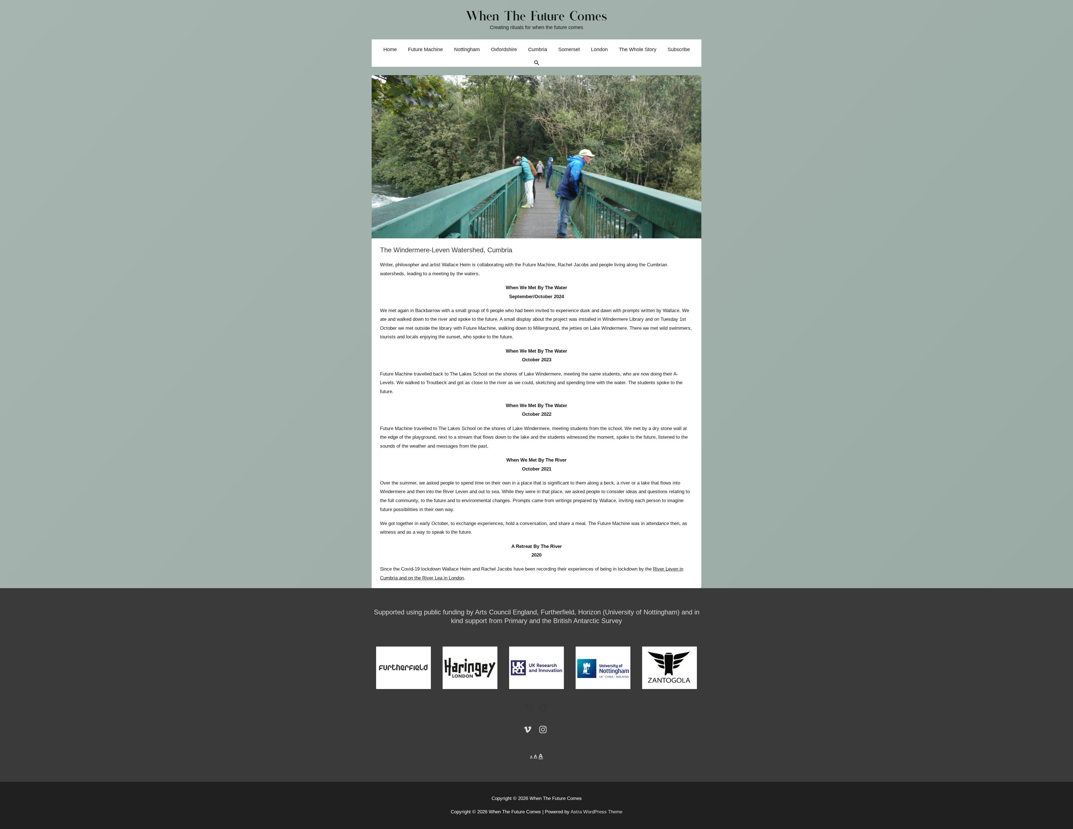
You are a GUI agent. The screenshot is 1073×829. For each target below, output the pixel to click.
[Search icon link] (536, 63)
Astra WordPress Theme (596, 811)
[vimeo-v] (530, 729)
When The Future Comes (536, 17)
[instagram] (544, 729)
